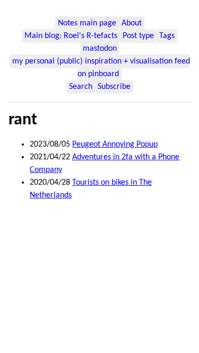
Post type (138, 36)
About (132, 23)
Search (80, 87)
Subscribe (114, 87)
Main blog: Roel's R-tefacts (70, 36)
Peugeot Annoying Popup (115, 144)
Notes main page (87, 23)
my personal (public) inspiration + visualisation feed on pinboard (101, 67)
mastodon (100, 48)
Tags (167, 36)
